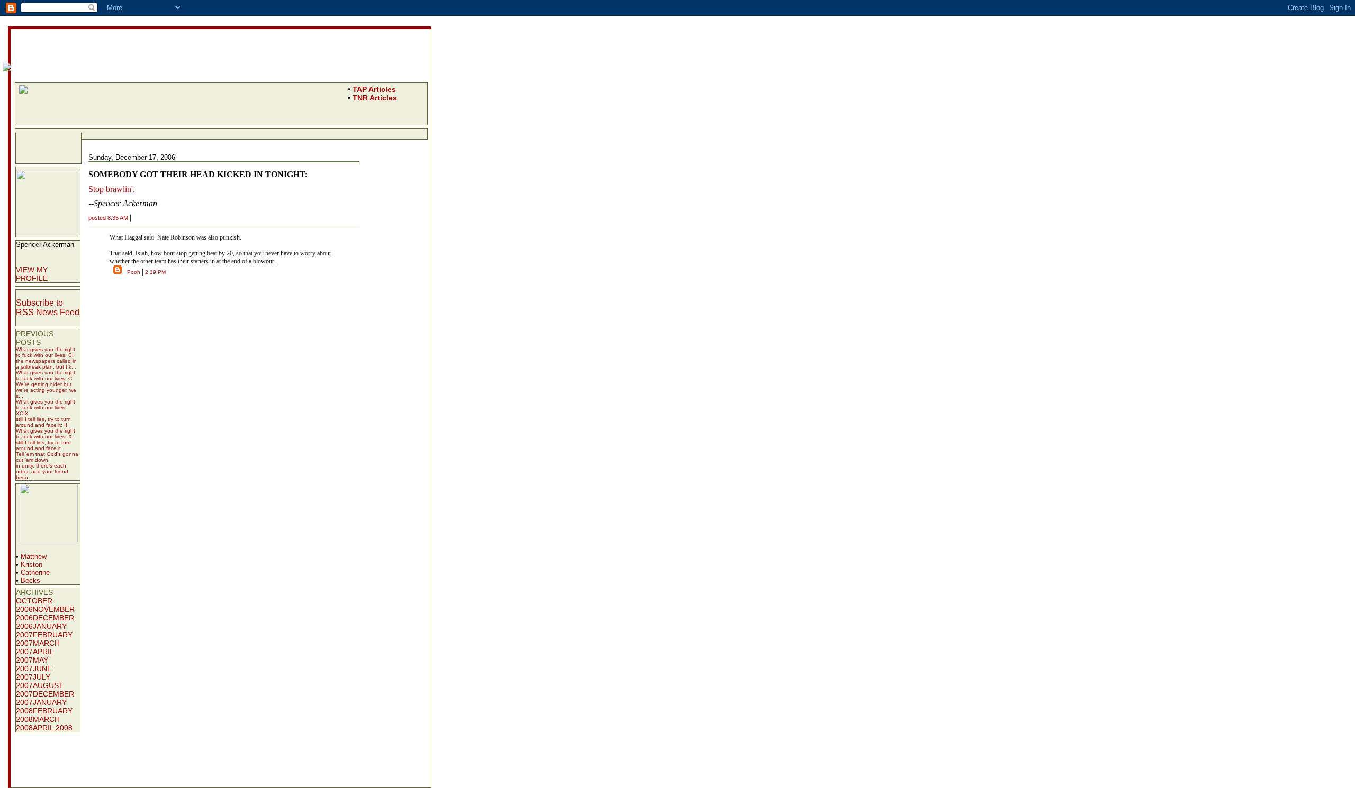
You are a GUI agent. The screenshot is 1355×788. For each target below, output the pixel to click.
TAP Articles (374, 89)
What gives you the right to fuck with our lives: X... (46, 433)
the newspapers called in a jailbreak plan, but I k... (46, 364)
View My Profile (32, 273)
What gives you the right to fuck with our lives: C (45, 375)
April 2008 (53, 727)
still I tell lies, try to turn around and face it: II (43, 422)
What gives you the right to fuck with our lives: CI (45, 352)
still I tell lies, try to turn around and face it (43, 445)
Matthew (34, 557)
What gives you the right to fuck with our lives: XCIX (45, 407)
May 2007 (32, 664)
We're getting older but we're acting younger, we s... (46, 390)
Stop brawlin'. (111, 189)
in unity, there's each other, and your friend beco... (42, 471)
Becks (30, 580)
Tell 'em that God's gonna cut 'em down (47, 457)
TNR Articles (375, 98)
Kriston (31, 565)
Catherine (35, 572)
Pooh (133, 272)
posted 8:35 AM (108, 218)
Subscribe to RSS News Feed (47, 307)
